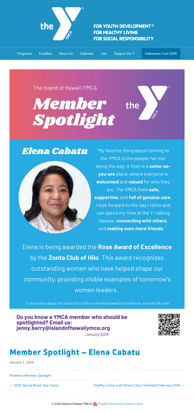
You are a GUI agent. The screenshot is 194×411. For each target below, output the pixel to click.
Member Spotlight (37, 375)
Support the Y (124, 53)
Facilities (45, 53)
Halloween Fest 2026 (161, 53)
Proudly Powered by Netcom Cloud (120, 404)
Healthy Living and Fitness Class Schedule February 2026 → (139, 385)
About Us (66, 53)
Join (104, 53)
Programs (24, 53)
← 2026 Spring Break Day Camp (33, 385)
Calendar (87, 53)
